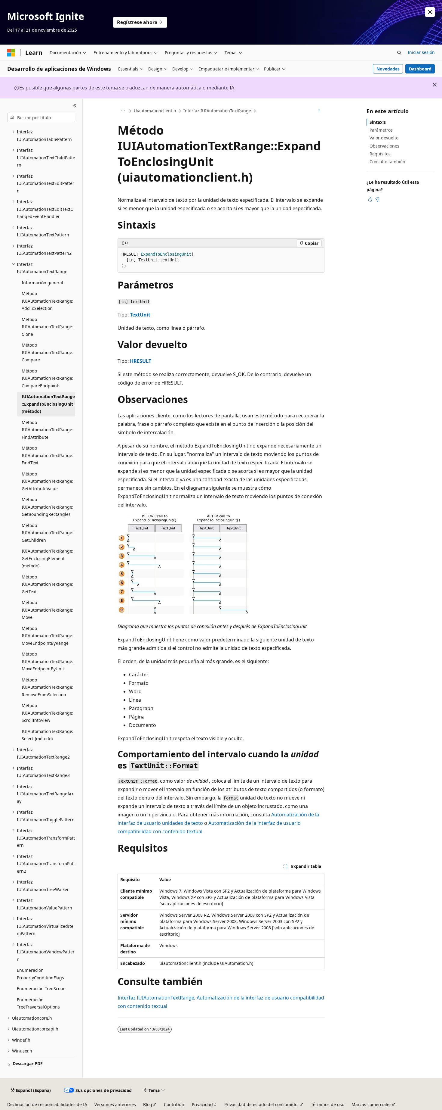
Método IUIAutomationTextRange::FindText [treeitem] (48, 455)
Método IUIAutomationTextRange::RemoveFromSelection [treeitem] (48, 687)
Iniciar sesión (421, 52)
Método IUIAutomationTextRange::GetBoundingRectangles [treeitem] (48, 507)
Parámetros (381, 130)
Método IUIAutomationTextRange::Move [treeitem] (48, 610)
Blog (147, 1104)
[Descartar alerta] (430, 12)
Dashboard (420, 69)
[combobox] (41, 117)
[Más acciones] (319, 111)
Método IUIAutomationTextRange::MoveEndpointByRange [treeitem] (48, 635)
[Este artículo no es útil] (377, 199)
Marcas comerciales (371, 1104)
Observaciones (384, 146)
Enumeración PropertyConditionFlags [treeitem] (40, 974)
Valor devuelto (384, 138)
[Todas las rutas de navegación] (123, 111)
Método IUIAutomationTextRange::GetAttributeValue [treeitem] (48, 481)
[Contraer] (74, 106)
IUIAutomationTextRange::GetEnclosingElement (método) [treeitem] (48, 558)
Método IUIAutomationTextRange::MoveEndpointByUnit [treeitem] (48, 661)
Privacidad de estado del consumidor (261, 1104)
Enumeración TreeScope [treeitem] (41, 988)
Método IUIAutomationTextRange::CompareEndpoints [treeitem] (48, 378)
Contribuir (174, 1104)
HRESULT (140, 361)
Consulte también (387, 161)
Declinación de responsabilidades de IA (47, 1104)
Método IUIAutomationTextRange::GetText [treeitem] (48, 584)
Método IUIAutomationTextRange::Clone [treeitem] (48, 326)
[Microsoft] (11, 53)
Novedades (388, 69)
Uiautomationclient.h (155, 111)
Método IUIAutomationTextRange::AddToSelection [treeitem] (48, 301)
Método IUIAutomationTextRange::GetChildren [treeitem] (48, 532)
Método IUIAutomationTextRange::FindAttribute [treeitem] (48, 429)
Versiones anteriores (115, 1104)
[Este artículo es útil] (370, 199)
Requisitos (380, 154)
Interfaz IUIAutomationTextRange (217, 111)
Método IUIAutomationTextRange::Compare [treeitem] (48, 352)
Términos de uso (327, 1104)
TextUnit (140, 314)
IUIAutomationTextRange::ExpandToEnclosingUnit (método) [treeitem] (48, 404)
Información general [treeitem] (42, 282)
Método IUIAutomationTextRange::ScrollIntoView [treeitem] (48, 713)
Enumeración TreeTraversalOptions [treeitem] (38, 1003)
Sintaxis (378, 122)
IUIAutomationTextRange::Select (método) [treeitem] (48, 735)
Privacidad (202, 1104)
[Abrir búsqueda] (399, 52)
